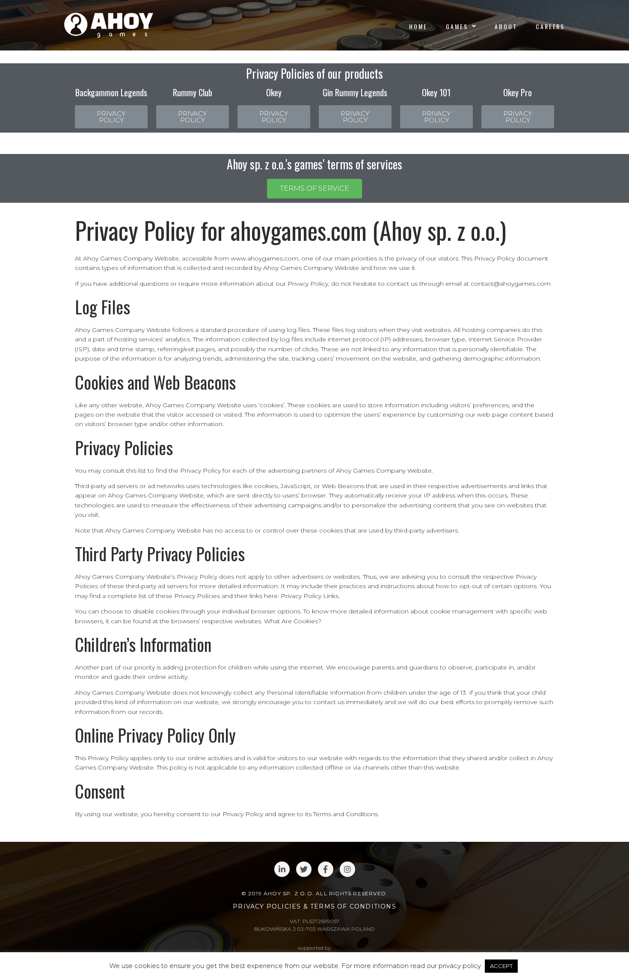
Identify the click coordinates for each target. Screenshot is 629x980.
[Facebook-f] (325, 869)
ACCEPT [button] (501, 965)
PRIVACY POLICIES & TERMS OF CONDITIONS (314, 906)
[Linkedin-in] (282, 869)
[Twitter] (304, 869)
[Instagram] (347, 869)
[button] (111, 116)
